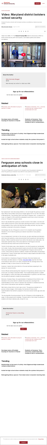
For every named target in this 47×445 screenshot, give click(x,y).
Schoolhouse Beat (5, 10)
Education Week (27, 259)
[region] (23, 441)
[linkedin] (21, 31)
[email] (28, 31)
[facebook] (19, 31)
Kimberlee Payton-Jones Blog (8, 175)
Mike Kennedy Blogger (6, 26)
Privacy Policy (41, 439)
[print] (45, 31)
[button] (2, 3)
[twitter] (23, 31)
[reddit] (25, 31)
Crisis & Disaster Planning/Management (10, 158)
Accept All (23, 442)
